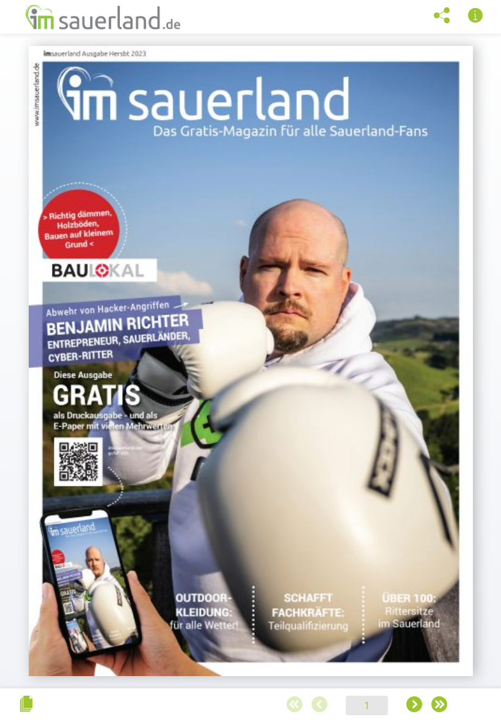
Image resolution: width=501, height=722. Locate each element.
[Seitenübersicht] (26, 704)
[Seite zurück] (319, 705)
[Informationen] (475, 16)
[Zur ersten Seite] (294, 705)
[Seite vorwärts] (414, 705)
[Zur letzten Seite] (439, 705)
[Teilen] (442, 16)
